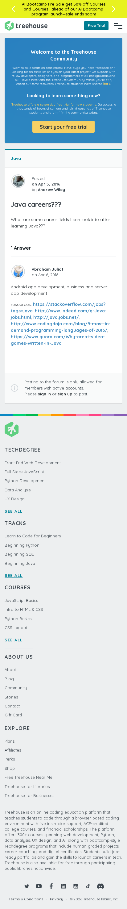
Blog (9, 678)
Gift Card (13, 714)
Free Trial (96, 25)
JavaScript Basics (21, 600)
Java (16, 158)
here (106, 84)
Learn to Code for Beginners (33, 535)
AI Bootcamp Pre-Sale (43, 4)
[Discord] (100, 886)
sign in (44, 393)
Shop (10, 768)
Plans (9, 741)
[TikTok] (88, 886)
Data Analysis (18, 489)
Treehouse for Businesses (29, 795)
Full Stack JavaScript (24, 471)
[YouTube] (39, 886)
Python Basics (18, 618)
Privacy (56, 899)
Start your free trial (64, 127)
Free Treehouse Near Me (28, 777)
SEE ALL (14, 511)
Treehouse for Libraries (27, 786)
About (10, 669)
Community (16, 687)
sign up (65, 393)
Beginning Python (22, 545)
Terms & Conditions (26, 899)
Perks (10, 759)
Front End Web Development (33, 462)
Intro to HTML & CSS (24, 609)
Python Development (25, 480)
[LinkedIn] (63, 886)
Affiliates (13, 750)
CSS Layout (16, 627)
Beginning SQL (19, 554)
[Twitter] (26, 886)
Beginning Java (20, 563)
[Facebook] (51, 886)
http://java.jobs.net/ (56, 317)
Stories (11, 696)
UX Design (15, 498)
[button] (13, 9)
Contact (12, 705)
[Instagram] (76, 886)
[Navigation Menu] (118, 25)
